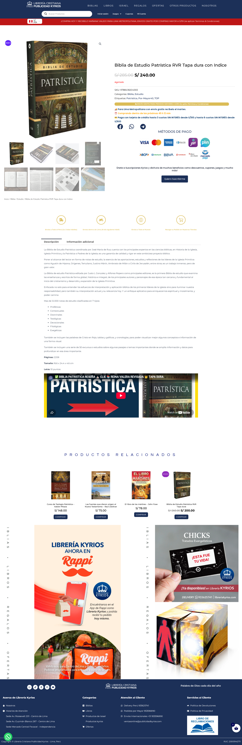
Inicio (6, 199)
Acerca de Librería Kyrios (19, 697)
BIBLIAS (93, 5)
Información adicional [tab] (80, 241)
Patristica (131, 98)
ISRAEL (124, 5)
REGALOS (140, 5)
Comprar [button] (60, 517)
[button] (99, 5)
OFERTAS (158, 5)
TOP (156, 98)
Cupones (129, 14)
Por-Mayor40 (145, 98)
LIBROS (109, 5)
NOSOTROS (209, 5)
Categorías (89, 697)
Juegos (116, 14)
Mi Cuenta (141, 14)
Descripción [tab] (51, 241)
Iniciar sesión (102, 14)
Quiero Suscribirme (174, 179)
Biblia (13, 199)
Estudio (20, 199)
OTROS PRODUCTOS (183, 5)
